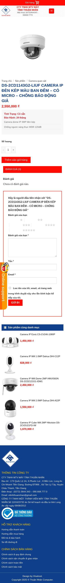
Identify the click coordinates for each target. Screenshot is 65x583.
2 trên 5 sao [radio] (31, 220)
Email (11, 274)
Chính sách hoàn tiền (12, 562)
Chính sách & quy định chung (16, 554)
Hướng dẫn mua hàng (13, 534)
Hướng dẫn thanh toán (13, 529)
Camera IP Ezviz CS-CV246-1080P (37, 334)
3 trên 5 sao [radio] (16, 225)
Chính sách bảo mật (12, 567)
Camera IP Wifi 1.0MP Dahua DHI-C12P (40, 356)
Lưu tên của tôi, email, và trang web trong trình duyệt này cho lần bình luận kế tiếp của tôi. (31, 293)
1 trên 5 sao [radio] (13, 220)
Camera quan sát (37, 81)
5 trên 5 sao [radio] (16, 230)
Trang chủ (7, 81)
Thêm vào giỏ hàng (16, 160)
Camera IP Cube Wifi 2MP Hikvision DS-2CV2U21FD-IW (40, 424)
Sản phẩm (20, 81)
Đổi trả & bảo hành (11, 538)
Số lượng (7, 141)
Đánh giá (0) (13, 169)
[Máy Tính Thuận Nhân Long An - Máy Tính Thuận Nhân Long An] (9, 11)
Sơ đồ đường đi (9, 542)
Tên (11, 261)
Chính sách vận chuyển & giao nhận (20, 558)
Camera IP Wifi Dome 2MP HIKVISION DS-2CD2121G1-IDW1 (39, 380)
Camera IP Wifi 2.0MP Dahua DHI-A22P (40, 400)
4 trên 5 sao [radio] (38, 225)
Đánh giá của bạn (17, 215)
